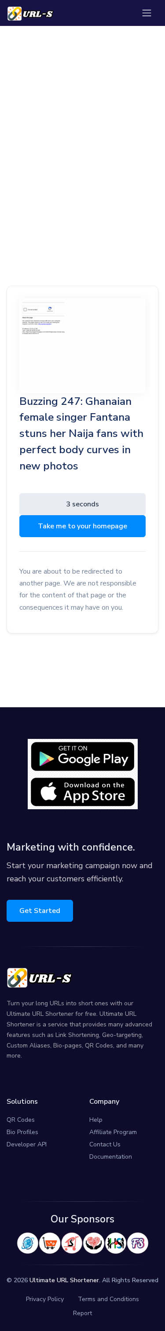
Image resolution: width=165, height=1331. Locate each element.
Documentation (110, 1157)
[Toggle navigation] (147, 13)
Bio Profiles (22, 1132)
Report (82, 1313)
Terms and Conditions (108, 1299)
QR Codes (21, 1120)
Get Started (39, 911)
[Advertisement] (82, 129)
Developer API (27, 1144)
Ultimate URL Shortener (64, 1280)
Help (96, 1120)
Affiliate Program (113, 1132)
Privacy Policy (45, 1299)
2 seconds (82, 504)
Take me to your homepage (82, 526)
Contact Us (105, 1144)
